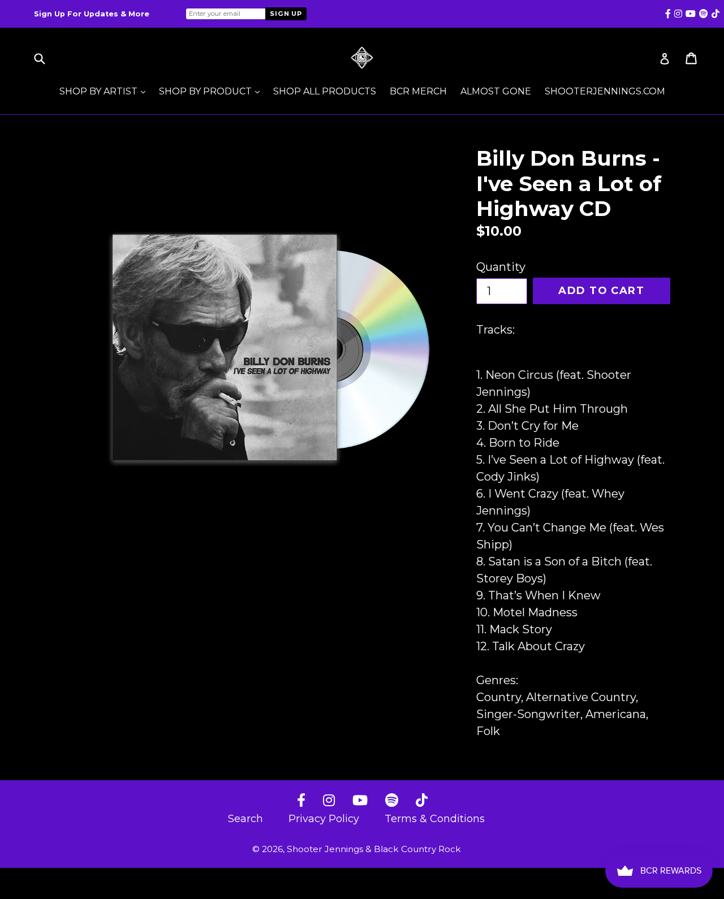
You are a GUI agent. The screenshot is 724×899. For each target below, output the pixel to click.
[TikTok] (421, 801)
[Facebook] (301, 801)
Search (245, 818)
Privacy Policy (323, 818)
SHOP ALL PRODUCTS (324, 91)
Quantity (500, 267)
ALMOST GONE (495, 91)
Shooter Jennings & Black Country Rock (374, 849)
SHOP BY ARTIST (105, 91)
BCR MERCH (418, 91)
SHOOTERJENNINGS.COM (605, 91)
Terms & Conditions (435, 818)
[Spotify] (391, 801)
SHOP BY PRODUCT (212, 91)
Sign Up (286, 14)
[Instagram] (329, 801)
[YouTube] (360, 801)
